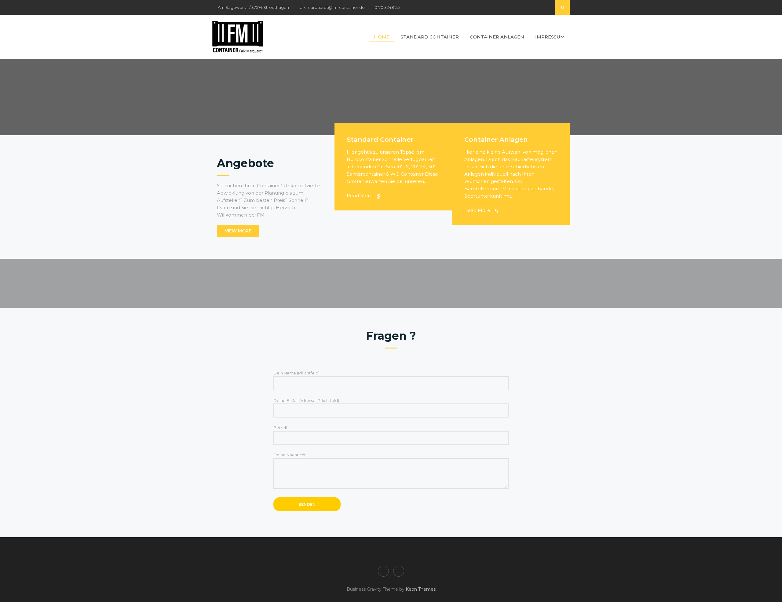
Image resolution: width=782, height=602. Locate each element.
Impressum (550, 37)
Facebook (537, 5)
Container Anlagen (497, 37)
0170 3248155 (387, 7)
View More (238, 231)
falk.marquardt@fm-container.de (332, 7)
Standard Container (429, 37)
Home (381, 37)
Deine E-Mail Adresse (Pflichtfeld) (306, 400)
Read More (360, 196)
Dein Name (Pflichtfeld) (296, 372)
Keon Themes (421, 589)
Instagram (547, 5)
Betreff (280, 427)
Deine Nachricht (289, 454)
